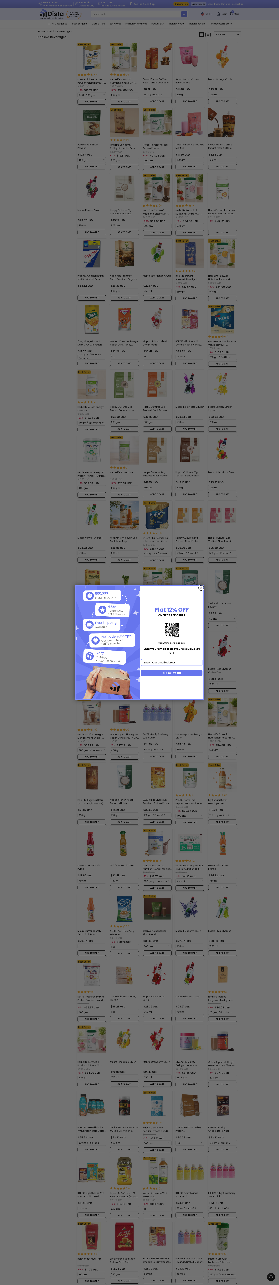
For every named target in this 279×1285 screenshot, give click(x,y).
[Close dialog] (201, 587)
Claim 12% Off (172, 673)
